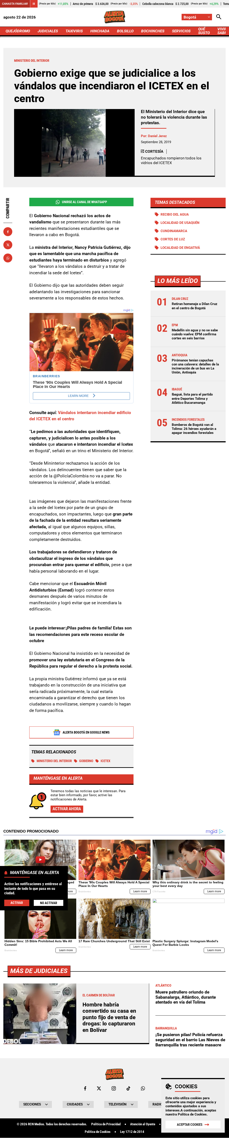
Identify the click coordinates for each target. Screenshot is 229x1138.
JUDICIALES (48, 31)
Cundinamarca (174, 231)
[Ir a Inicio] (114, 17)
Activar (17, 903)
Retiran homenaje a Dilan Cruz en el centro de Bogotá (194, 306)
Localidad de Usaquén (180, 223)
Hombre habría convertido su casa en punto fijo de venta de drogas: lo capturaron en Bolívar (109, 1017)
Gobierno (86, 761)
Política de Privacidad (106, 1124)
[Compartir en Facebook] (7, 231)
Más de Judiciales (39, 971)
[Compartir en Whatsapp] (7, 258)
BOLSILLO (125, 31)
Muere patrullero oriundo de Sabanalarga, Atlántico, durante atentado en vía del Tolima (185, 997)
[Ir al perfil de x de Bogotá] (99, 1088)
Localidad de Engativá (180, 248)
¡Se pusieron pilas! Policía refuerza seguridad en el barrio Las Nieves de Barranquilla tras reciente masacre (190, 1039)
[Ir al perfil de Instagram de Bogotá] (114, 1088)
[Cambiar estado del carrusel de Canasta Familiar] (34, 4)
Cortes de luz (173, 239)
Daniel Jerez (157, 136)
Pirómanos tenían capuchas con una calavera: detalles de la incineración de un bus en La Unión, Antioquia (195, 366)
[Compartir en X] (7, 244)
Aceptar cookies (189, 1125)
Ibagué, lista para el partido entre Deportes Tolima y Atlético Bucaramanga (192, 398)
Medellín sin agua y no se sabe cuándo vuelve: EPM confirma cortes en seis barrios (195, 334)
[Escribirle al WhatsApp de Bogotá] (143, 1088)
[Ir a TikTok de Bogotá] (128, 1088)
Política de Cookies (192, 1114)
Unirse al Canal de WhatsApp (84, 202)
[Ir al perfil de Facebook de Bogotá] (85, 1088)
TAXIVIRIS (74, 31)
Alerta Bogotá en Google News (86, 732)
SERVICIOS (181, 31)
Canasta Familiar (15, 3)
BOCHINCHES (152, 31)
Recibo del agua (175, 214)
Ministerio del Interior (54, 761)
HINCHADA (99, 31)
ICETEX (105, 761)
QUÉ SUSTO (204, 31)
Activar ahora (67, 808)
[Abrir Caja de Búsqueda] (218, 17)
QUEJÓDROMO (18, 31)
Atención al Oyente (142, 1124)
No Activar (48, 903)
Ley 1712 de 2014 (132, 1132)
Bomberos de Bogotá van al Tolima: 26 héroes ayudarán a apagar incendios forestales (194, 429)
